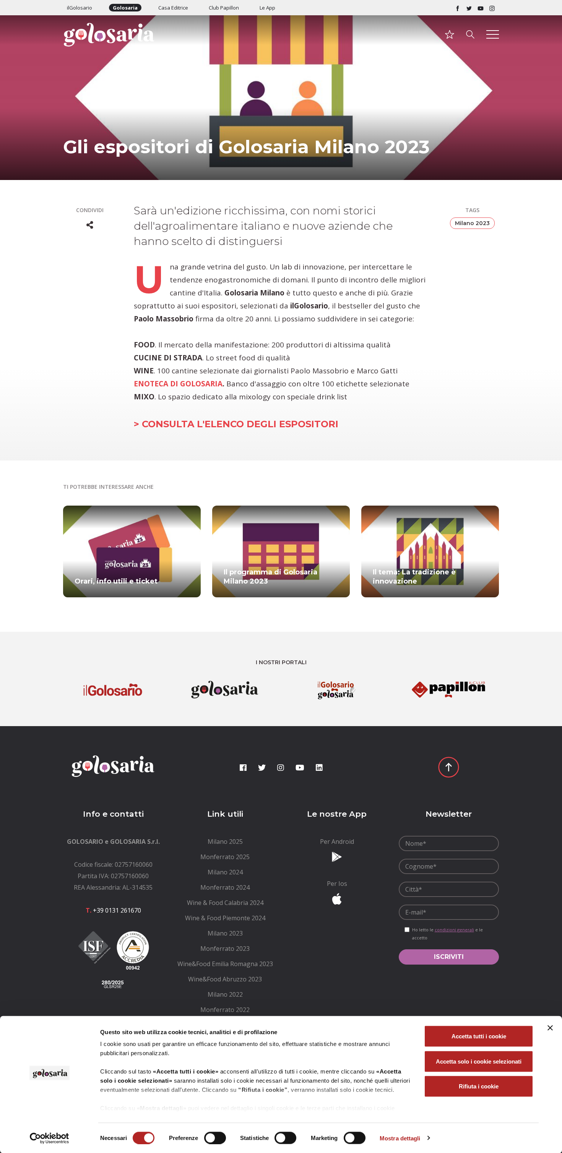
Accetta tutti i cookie (479, 1036)
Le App (267, 7)
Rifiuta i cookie (479, 1086)
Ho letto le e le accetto (447, 934)
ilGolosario (79, 7)
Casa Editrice (173, 7)
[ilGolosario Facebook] (458, 7)
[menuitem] (225, 841)
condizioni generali (454, 929)
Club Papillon (224, 7)
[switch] (215, 1138)
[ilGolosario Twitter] (469, 7)
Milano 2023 (472, 223)
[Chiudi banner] (550, 1028)
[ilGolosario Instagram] (492, 7)
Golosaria (125, 7)
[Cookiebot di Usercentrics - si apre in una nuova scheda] (49, 1138)
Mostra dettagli (400, 1138)
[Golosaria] (113, 45)
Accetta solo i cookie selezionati (478, 1061)
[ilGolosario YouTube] (481, 7)
